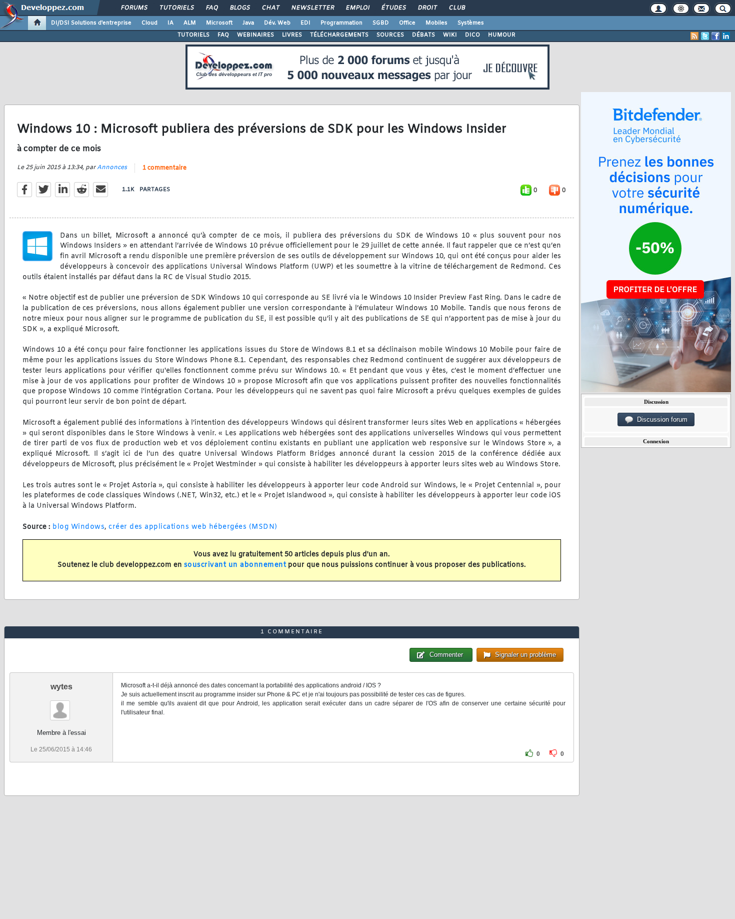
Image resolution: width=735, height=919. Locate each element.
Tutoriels (176, 8)
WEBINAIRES (255, 35)
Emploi (357, 8)
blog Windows (78, 527)
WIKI (450, 35)
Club (457, 8)
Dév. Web (277, 23)
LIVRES (292, 35)
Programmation (341, 23)
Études (393, 8)
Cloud (150, 23)
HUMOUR (502, 35)
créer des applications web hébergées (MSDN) (193, 527)
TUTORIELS (194, 35)
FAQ (211, 8)
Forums (134, 8)
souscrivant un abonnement (235, 565)
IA (171, 23)
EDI (305, 23)
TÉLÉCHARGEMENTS (339, 35)
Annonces (112, 168)
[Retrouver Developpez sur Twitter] (705, 36)
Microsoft (219, 23)
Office (407, 23)
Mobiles (437, 23)
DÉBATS (423, 35)
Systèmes (471, 23)
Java (248, 23)
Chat (270, 8)
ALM (190, 23)
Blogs (239, 8)
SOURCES (390, 35)
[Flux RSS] (694, 36)
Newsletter (312, 8)
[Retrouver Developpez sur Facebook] (716, 36)
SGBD (380, 23)
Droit (427, 8)
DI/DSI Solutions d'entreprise (91, 23)
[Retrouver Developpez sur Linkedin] (726, 36)
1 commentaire (164, 168)
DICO (472, 35)
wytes (61, 686)
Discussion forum (660, 419)
